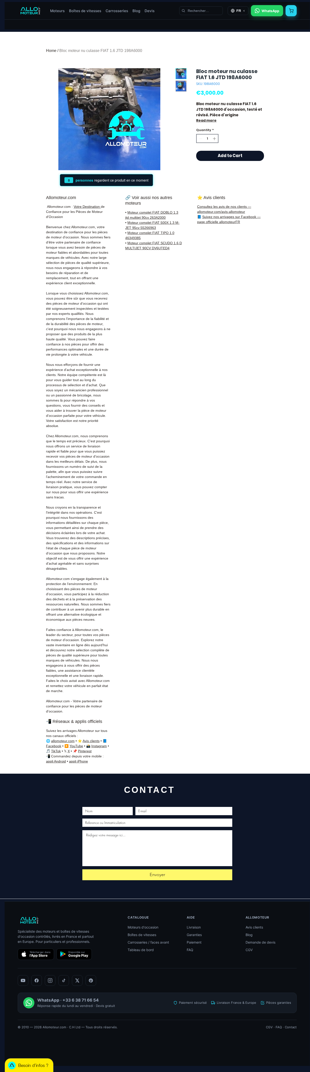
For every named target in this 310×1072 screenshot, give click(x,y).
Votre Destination (87, 207)
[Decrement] (200, 138)
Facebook (53, 746)
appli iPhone (78, 761)
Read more (206, 120)
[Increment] (215, 138)
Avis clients (91, 741)
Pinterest (85, 751)
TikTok (56, 751)
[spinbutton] (207, 138)
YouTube (76, 746)
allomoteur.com (63, 741)
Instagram (99, 746)
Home (51, 51)
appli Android (56, 761)
